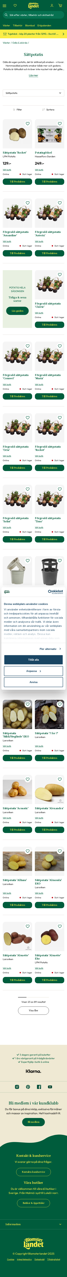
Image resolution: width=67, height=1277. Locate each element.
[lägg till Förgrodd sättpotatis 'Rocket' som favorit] (60, 418)
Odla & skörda (19, 42)
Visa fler (33, 1010)
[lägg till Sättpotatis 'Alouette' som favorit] (28, 926)
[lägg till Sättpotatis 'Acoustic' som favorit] (28, 779)
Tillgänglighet (53, 1259)
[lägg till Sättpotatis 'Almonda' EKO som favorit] (60, 851)
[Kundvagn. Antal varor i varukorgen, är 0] (60, 5)
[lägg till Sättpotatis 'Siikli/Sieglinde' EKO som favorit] (28, 704)
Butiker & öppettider (33, 1203)
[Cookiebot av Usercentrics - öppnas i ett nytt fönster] (48, 592)
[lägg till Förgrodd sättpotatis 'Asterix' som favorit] (60, 203)
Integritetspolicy (24, 1259)
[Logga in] (52, 5)
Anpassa (31, 670)
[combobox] (36, 15)
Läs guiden (17, 311)
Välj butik (7, 169)
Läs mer (33, 75)
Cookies (10, 1259)
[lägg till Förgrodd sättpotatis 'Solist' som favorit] (28, 489)
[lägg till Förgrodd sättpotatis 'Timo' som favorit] (60, 489)
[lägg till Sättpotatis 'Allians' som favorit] (28, 851)
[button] (33, 1224)
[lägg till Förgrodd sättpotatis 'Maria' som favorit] (60, 346)
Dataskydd (39, 1259)
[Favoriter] (15, 5)
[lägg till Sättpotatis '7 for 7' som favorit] (60, 704)
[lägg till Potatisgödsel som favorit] (60, 124)
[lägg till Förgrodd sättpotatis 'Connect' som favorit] (28, 346)
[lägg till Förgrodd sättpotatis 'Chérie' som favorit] (60, 275)
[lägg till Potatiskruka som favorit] (28, 561)
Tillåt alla (33, 659)
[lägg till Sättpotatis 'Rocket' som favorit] (28, 124)
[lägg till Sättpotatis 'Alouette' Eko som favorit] (60, 926)
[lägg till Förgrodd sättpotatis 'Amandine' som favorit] (28, 203)
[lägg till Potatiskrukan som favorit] (60, 561)
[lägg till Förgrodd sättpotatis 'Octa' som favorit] (28, 418)
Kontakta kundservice (33, 1172)
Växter (6, 42)
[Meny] (5, 5)
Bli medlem (34, 1122)
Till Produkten (21, 182)
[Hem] (33, 5)
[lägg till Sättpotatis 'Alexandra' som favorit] (60, 779)
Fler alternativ (48, 648)
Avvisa (33, 682)
